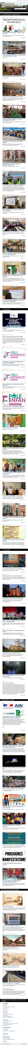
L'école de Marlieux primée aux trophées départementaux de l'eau (13, 119)
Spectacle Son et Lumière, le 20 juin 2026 (12, 568)
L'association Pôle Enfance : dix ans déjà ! (13, 496)
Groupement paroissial (7, 1024)
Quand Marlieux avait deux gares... (11, 965)
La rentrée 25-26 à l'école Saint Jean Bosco (13, 598)
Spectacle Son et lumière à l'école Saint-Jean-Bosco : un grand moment (14, 621)
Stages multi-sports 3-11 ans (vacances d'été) (13, 845)
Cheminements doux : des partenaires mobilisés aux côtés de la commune (12, 717)
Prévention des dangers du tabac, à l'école (13, 232)
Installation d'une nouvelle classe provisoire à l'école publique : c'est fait (14, 56)
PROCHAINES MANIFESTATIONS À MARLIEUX (12, 863)
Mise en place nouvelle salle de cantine (13, 336)
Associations (5, 1022)
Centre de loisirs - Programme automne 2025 (13, 406)
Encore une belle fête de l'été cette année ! (13, 788)
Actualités (6, 703)
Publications (5, 1012)
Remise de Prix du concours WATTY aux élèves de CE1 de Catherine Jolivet (13, 254)
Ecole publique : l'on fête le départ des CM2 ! (13, 76)
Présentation (5, 1013)
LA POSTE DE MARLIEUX (8, 906)
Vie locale (6, 732)
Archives (5, 1041)
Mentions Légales (19, 0)
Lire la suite (22, 37)
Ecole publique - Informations (11, 14)
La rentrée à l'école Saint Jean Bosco (12, 653)
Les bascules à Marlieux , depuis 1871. (12, 926)
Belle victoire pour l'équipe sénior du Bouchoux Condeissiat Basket (12, 881)
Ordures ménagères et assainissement (10, 1023)
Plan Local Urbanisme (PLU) (8, 1017)
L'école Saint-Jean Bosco (8, 683)
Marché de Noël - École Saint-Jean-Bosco (12, 576)
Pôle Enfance (6, 309)
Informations (6, 831)
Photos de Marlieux (7, 933)
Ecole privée (6, 550)
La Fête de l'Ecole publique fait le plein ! (13, 96)
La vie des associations (8, 849)
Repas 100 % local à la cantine (10, 428)
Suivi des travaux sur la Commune (11, 983)
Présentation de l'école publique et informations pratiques (11, 164)
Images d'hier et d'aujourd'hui (10, 947)
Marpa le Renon (6, 1009)
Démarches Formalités (7, 1016)
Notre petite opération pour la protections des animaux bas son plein (13, 747)
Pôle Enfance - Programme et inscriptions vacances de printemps (13, 362)
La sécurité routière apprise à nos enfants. (13, 185)
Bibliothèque (5, 1015)
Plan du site (25, 0)
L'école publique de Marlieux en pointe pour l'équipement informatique (13, 301)
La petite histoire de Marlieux (9, 892)
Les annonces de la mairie (8, 969)
